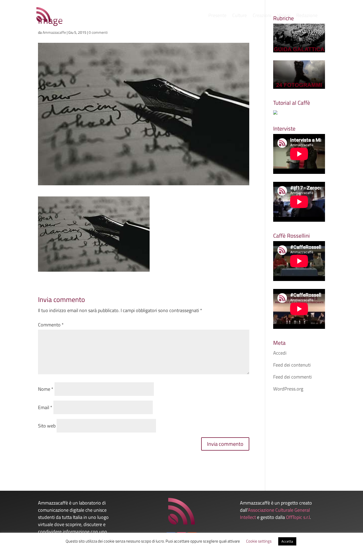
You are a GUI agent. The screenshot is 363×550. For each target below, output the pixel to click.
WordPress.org (288, 388)
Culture (239, 16)
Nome (45, 389)
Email (45, 407)
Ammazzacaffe (54, 32)
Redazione (307, 16)
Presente (217, 16)
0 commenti (98, 32)
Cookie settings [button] (259, 541)
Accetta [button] (287, 541)
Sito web (47, 425)
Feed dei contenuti (292, 364)
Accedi (279, 352)
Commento (51, 324)
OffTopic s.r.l (298, 517)
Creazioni (262, 16)
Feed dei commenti (292, 376)
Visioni (283, 16)
